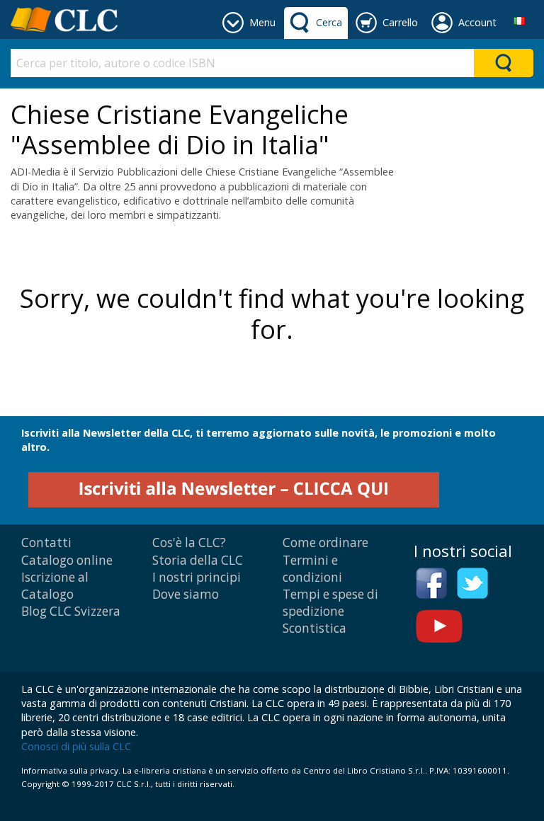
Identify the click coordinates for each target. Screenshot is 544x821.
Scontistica (314, 628)
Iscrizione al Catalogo (55, 585)
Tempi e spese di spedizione (330, 602)
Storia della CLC (197, 560)
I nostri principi (196, 577)
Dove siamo (185, 594)
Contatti (46, 542)
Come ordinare (325, 542)
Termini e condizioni (312, 568)
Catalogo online (67, 560)
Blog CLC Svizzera (70, 611)
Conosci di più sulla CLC (76, 746)
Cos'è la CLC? (189, 542)
